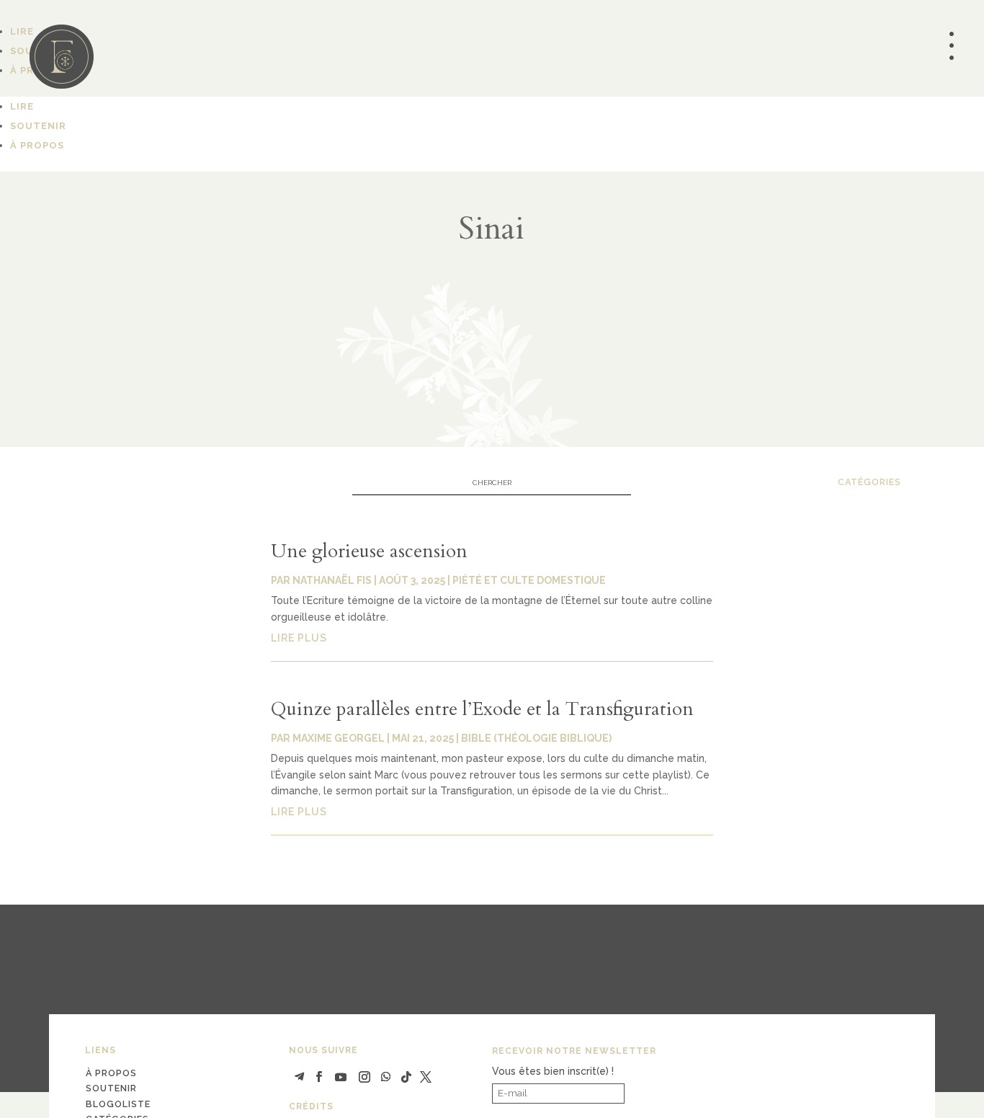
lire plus (299, 638)
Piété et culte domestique (529, 580)
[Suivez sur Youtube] (340, 1076)
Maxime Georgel (338, 738)
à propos (111, 1073)
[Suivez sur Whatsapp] (386, 1077)
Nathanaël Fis (332, 580)
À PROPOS (37, 145)
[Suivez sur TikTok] (406, 1076)
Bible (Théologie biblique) (536, 738)
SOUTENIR (38, 125)
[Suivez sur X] (425, 1076)
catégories (869, 481)
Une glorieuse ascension (369, 551)
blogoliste (118, 1104)
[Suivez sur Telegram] (299, 1077)
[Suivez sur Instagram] (364, 1076)
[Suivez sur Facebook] (319, 1077)
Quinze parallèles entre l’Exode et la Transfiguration (482, 709)
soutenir (111, 1088)
